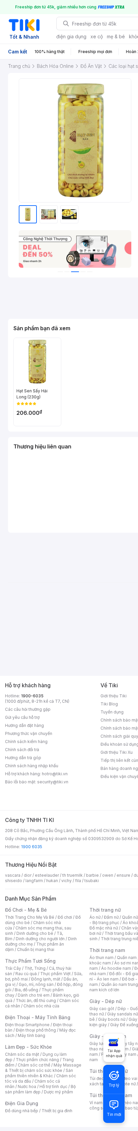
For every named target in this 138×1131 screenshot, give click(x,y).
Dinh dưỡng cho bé (34, 933)
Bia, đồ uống (26, 989)
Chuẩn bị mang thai (35, 949)
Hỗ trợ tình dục (53, 1086)
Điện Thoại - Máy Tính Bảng (37, 1017)
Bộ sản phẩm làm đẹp (40, 1089)
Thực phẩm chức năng (37, 1059)
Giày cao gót (101, 1008)
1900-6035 (32, 695)
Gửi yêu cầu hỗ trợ (22, 717)
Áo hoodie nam (116, 968)
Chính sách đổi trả (22, 749)
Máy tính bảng (31, 1035)
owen (107, 875)
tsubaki (91, 880)
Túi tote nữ (125, 1083)
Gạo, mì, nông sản (36, 984)
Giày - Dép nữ (105, 1001)
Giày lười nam (102, 1043)
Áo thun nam (101, 957)
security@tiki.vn (52, 781)
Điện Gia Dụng (21, 1103)
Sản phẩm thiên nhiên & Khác (39, 1073)
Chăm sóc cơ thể (34, 1065)
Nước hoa (27, 1086)
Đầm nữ (111, 917)
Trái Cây (13, 968)
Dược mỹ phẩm (58, 1091)
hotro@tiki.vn (55, 773)
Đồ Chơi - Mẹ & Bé (26, 910)
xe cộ (96, 36)
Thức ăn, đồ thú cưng (36, 1000)
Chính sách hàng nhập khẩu (31, 765)
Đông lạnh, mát (45, 979)
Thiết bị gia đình (57, 1110)
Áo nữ (94, 917)
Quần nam (127, 957)
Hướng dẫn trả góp (23, 757)
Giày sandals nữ (122, 1013)
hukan (52, 880)
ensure (123, 875)
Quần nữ (130, 917)
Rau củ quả (26, 973)
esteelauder (47, 875)
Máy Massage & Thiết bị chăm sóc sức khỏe (43, 1067)
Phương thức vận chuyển (28, 733)
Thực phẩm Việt (55, 973)
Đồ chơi (65, 917)
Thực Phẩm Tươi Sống (30, 961)
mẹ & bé (116, 36)
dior (27, 875)
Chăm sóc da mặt (22, 1054)
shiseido (13, 880)
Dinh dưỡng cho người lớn (40, 938)
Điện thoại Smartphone (27, 1024)
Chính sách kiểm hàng (26, 741)
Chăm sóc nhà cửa (41, 1005)
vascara (12, 875)
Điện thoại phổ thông (36, 1030)
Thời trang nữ (105, 910)
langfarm (34, 880)
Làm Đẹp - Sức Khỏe (28, 1047)
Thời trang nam (107, 950)
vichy (66, 880)
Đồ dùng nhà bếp (21, 1110)
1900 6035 (31, 846)
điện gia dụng (71, 36)
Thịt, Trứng (35, 968)
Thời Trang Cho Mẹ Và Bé (29, 917)
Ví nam (95, 1102)
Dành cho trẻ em (34, 995)
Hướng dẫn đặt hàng (24, 725)
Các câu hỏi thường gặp (28, 709)
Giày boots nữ (111, 1019)
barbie (92, 875)
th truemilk (72, 875)
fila (78, 880)
